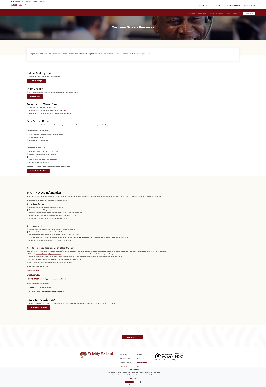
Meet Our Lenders (132, 337)
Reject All (137, 382)
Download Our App (216, 5)
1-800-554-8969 (66, 113)
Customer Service (220, 13)
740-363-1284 (251, 5)
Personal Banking (191, 13)
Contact (235, 13)
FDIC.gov (174, 359)
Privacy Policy (141, 358)
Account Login (249, 13)
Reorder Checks (35, 96)
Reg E (138, 366)
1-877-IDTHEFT (34, 279)
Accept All (129, 382)
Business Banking (202, 13)
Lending (212, 13)
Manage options (133, 384)
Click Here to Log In (36, 81)
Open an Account (203, 5)
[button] (239, 13)
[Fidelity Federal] (36, 5)
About (228, 13)
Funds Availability (142, 362)
